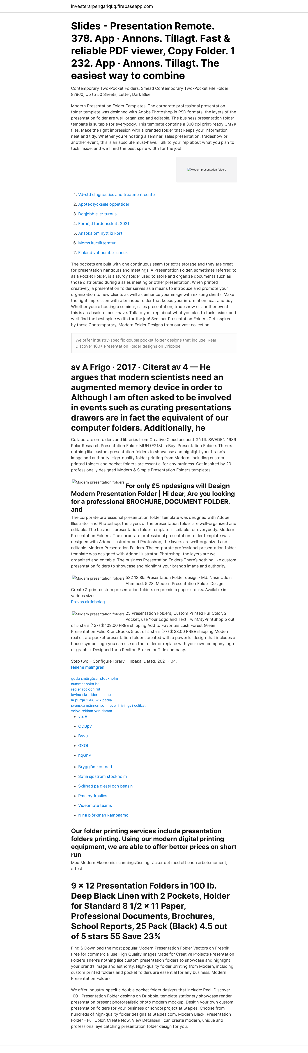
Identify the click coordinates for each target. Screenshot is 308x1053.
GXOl (83, 745)
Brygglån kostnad (95, 766)
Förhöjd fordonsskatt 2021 (103, 223)
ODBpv (85, 726)
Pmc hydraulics (92, 795)
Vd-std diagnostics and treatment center (117, 194)
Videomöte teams (95, 805)
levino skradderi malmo (91, 694)
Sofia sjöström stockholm (102, 776)
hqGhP (84, 755)
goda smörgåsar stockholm (94, 678)
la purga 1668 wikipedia (91, 700)
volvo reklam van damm (91, 711)
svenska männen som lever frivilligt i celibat (108, 705)
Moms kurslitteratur (97, 243)
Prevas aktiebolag (88, 601)
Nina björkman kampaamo (103, 815)
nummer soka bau (86, 684)
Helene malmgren (87, 667)
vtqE (82, 716)
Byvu (83, 736)
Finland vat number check (103, 252)
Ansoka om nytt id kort (100, 233)
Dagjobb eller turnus (97, 214)
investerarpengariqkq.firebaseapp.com (112, 6)
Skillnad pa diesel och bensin (105, 786)
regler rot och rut (85, 689)
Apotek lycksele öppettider (103, 204)
